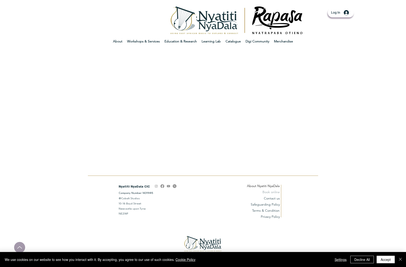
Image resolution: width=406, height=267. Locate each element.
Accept (386, 259)
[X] (174, 186)
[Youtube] (168, 186)
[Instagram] (156, 186)
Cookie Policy (185, 259)
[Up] (19, 247)
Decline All (362, 259)
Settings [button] (341, 259)
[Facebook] (162, 186)
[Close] (400, 259)
